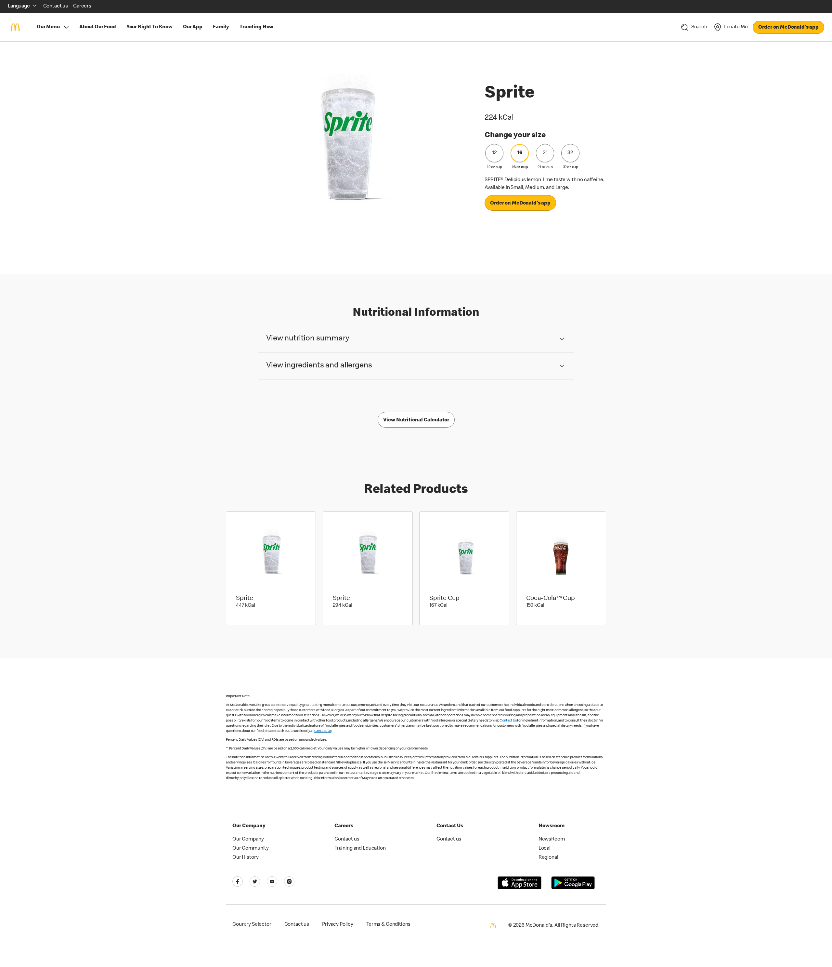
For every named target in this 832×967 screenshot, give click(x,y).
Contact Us (508, 720)
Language (19, 6)
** (227, 748)
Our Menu (48, 27)
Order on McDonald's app (788, 27)
